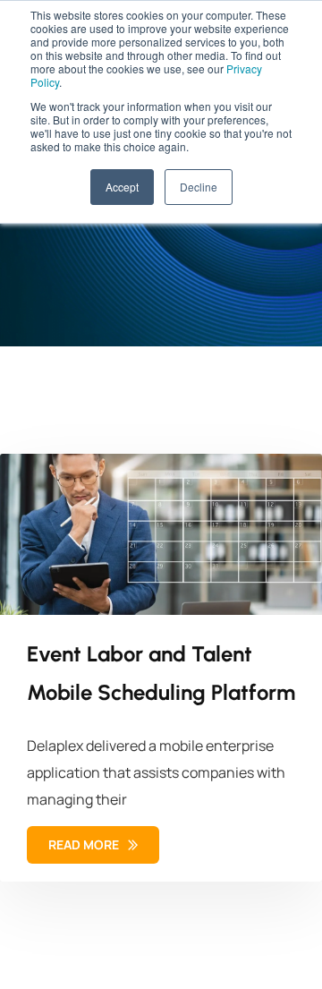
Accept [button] (122, 186)
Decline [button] (198, 186)
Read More (85, 844)
